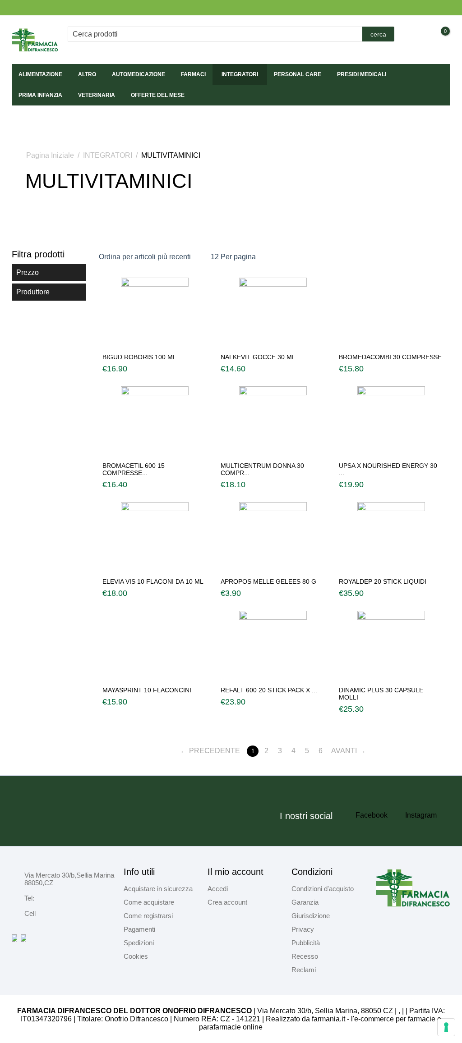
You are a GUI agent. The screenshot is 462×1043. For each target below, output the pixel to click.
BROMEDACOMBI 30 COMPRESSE (390, 357)
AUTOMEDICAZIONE (138, 74)
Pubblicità (305, 943)
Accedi (218, 888)
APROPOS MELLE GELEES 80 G (268, 581)
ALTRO (87, 74)
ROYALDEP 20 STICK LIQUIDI (382, 581)
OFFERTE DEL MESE (158, 95)
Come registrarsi (148, 915)
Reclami (303, 970)
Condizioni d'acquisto (322, 888)
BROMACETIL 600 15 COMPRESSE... (133, 469)
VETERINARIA (96, 95)
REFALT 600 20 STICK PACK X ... (269, 690)
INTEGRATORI (240, 74)
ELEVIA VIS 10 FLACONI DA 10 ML (152, 581)
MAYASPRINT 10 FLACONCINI (146, 690)
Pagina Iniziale (50, 155)
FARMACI (193, 74)
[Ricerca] (378, 34)
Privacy (302, 929)
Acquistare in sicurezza (158, 888)
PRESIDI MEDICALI (361, 74)
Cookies (136, 956)
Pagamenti (139, 929)
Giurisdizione (310, 915)
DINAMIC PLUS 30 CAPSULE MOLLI (381, 693)
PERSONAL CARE (297, 74)
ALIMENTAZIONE (40, 74)
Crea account (227, 902)
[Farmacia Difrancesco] (35, 39)
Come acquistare (149, 902)
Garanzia (305, 902)
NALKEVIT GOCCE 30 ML (258, 357)
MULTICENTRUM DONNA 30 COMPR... (262, 469)
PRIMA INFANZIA (40, 95)
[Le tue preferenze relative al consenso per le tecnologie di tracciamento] (446, 1027)
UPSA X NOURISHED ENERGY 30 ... (388, 469)
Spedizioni (139, 943)
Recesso (304, 956)
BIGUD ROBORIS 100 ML (139, 357)
